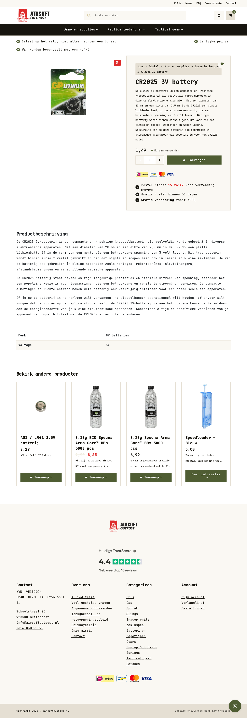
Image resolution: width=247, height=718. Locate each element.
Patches (133, 664)
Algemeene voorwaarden (91, 608)
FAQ (198, 3)
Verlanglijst (193, 603)
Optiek (132, 608)
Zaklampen (135, 625)
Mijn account (193, 597)
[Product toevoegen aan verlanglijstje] (222, 64)
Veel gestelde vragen (90, 603)
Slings (132, 614)
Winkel (154, 66)
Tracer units (138, 619)
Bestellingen (193, 608)
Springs (133, 653)
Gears (131, 642)
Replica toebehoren (125, 29)
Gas (129, 603)
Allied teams (183, 3)
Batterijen (136, 630)
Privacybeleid (83, 625)
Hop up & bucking (141, 647)
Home (140, 66)
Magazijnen (136, 636)
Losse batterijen (207, 66)
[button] (117, 63)
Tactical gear (167, 29)
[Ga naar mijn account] (219, 15)
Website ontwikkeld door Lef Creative (203, 710)
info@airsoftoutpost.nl (37, 623)
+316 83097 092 (29, 628)
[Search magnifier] (89, 15)
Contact (231, 3)
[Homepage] (33, 15)
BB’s (130, 597)
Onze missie (213, 3)
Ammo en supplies (79, 29)
